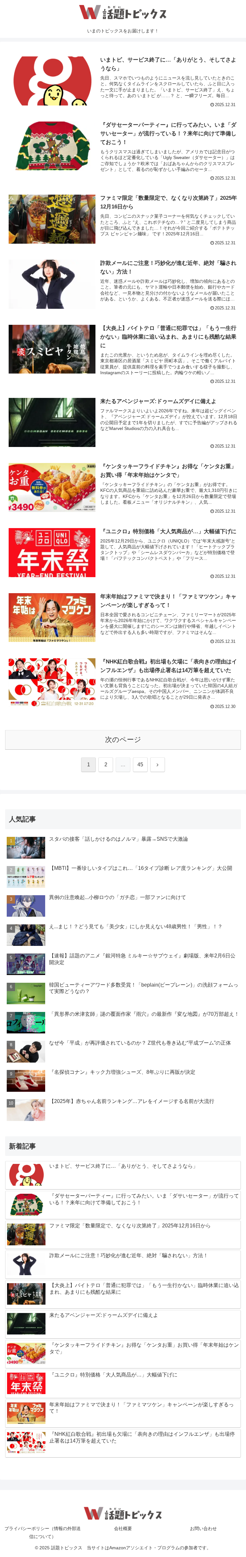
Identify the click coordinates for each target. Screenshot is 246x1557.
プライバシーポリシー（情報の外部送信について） (42, 1532)
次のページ (123, 740)
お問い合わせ (203, 1528)
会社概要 (123, 1528)
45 (140, 764)
